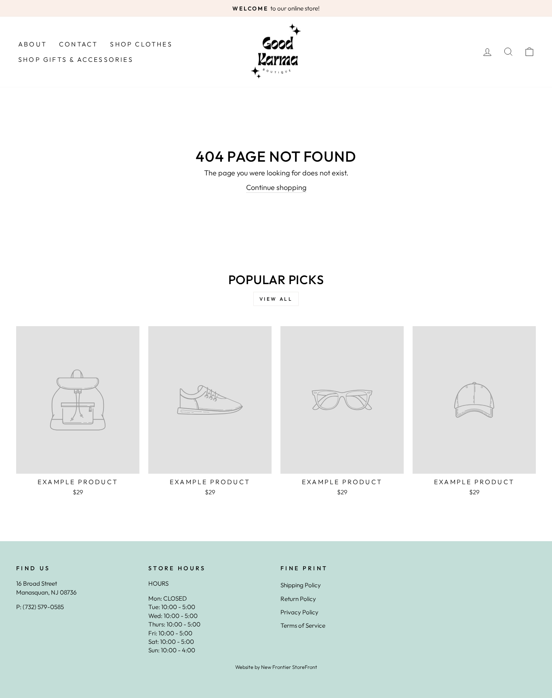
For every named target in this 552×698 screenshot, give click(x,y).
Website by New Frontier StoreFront (276, 667)
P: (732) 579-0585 (40, 607)
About (32, 44)
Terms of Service (302, 625)
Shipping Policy (300, 585)
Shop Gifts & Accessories (75, 59)
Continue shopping (276, 187)
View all (276, 299)
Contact (78, 44)
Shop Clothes (141, 44)
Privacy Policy (299, 612)
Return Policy (298, 599)
